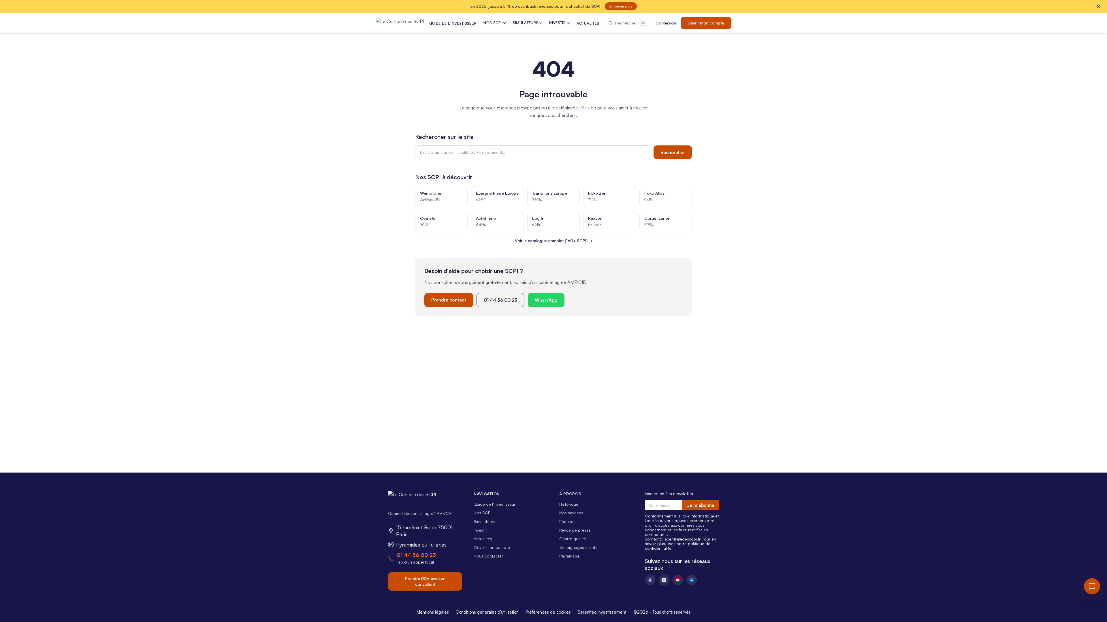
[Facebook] (650, 580)
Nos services (571, 512)
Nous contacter (488, 555)
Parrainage (569, 555)
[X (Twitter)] (664, 580)
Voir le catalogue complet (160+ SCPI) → (553, 240)
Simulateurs (484, 521)
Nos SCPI (482, 512)
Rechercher (672, 152)
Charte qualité (572, 538)
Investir (480, 530)
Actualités (483, 538)
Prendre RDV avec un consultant (425, 581)
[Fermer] (1098, 6)
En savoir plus (620, 6)
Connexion (666, 22)
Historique (568, 504)
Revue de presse (575, 530)
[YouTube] (678, 580)
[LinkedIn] (691, 580)
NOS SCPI (492, 22)
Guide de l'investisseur (494, 504)
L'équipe (567, 521)
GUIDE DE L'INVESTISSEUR (453, 23)
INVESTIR (557, 22)
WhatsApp (546, 300)
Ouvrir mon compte (706, 22)
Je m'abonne (700, 505)
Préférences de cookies (548, 612)
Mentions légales (433, 612)
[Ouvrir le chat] (1092, 586)
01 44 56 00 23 (500, 300)
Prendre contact (448, 300)
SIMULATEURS (526, 22)
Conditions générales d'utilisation (487, 612)
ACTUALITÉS (588, 23)
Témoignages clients (578, 547)
